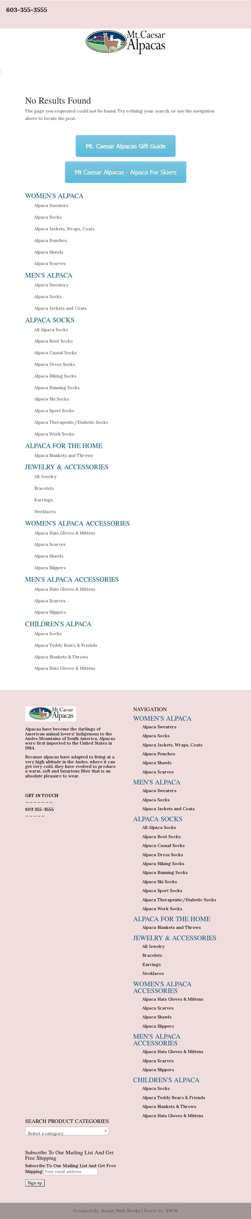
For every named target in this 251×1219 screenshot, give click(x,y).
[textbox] (67, 1133)
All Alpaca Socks (51, 329)
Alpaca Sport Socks (54, 410)
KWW (172, 1210)
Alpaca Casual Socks (55, 352)
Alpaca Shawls (48, 252)
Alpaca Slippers (50, 567)
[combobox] (67, 1131)
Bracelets (44, 488)
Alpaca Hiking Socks (55, 376)
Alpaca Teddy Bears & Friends (65, 645)
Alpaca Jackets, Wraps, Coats (64, 229)
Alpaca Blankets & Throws (61, 657)
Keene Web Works (120, 1210)
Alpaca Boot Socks (53, 341)
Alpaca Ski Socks (51, 399)
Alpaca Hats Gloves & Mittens (64, 533)
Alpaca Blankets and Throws (63, 455)
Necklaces (45, 511)
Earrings (43, 500)
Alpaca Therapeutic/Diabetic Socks (71, 422)
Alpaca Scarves (50, 263)
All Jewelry (45, 476)
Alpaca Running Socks (57, 387)
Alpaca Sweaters (51, 205)
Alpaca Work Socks (54, 434)
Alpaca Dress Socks (54, 364)
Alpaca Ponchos (50, 240)
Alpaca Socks (48, 217)
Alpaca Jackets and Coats (60, 308)
